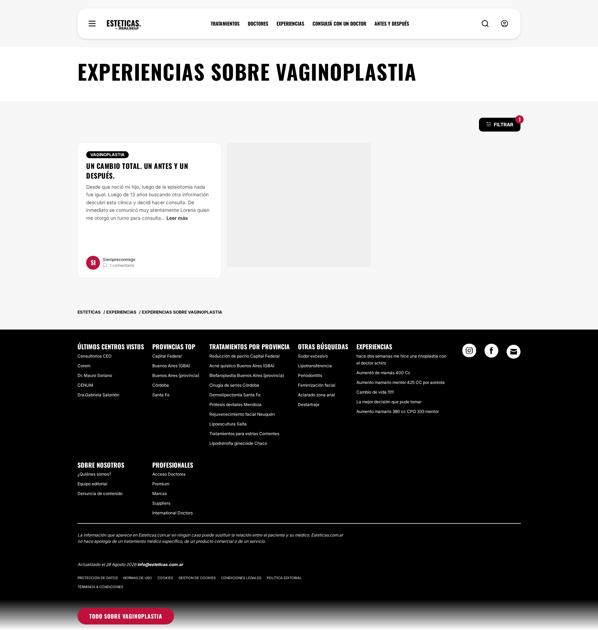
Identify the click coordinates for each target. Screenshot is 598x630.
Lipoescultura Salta (228, 423)
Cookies (165, 578)
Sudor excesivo (313, 356)
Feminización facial (316, 385)
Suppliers (161, 503)
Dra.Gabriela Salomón (98, 394)
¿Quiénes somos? (94, 474)
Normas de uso (137, 578)
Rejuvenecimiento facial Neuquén (242, 414)
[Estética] (124, 25)
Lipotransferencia (315, 365)
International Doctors (172, 512)
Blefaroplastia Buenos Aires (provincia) (246, 375)
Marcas (159, 493)
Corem (84, 365)
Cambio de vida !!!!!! (375, 392)
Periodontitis (310, 375)
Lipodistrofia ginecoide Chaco (238, 443)
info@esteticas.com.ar (160, 564)
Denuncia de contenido (100, 493)
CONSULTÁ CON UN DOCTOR (339, 23)
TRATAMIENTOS (225, 23)
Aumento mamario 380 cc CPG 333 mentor (397, 411)
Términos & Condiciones (100, 587)
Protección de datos (98, 578)
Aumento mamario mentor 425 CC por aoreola (400, 382)
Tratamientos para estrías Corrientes (244, 433)
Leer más (177, 218)
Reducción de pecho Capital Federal (244, 356)
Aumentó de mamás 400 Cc (383, 372)
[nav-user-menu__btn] (504, 24)
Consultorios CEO (94, 356)
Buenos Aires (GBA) (171, 365)
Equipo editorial (92, 483)
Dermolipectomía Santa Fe (235, 394)
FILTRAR (507, 122)
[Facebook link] (491, 353)
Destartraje (308, 404)
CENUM (85, 385)
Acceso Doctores (168, 474)
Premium (160, 483)
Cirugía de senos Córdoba (234, 385)
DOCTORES (258, 23)
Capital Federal (167, 356)
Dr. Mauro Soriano (95, 375)
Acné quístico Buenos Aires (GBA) (241, 365)
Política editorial (284, 578)
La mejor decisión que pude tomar (389, 401)
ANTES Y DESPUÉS (391, 23)
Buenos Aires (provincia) (175, 375)
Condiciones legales (241, 578)
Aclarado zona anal (316, 394)
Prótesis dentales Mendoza (235, 404)
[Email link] (513, 352)
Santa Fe (161, 394)
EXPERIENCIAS (290, 23)
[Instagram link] (469, 353)
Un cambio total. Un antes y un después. (137, 171)
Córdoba (160, 385)
